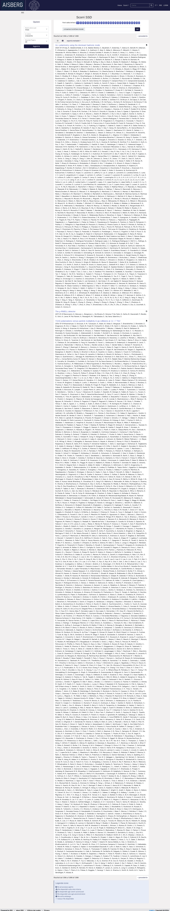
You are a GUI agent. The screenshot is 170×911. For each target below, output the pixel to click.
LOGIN (166, 5)
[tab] (57, 41)
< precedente (142, 36)
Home (120, 5)
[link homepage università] (34, 5)
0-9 (78, 22)
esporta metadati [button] (73, 41)
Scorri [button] (125, 5)
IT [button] (155, 5)
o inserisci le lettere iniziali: (74, 29)
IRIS (160, 5)
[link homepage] (13, 5)
